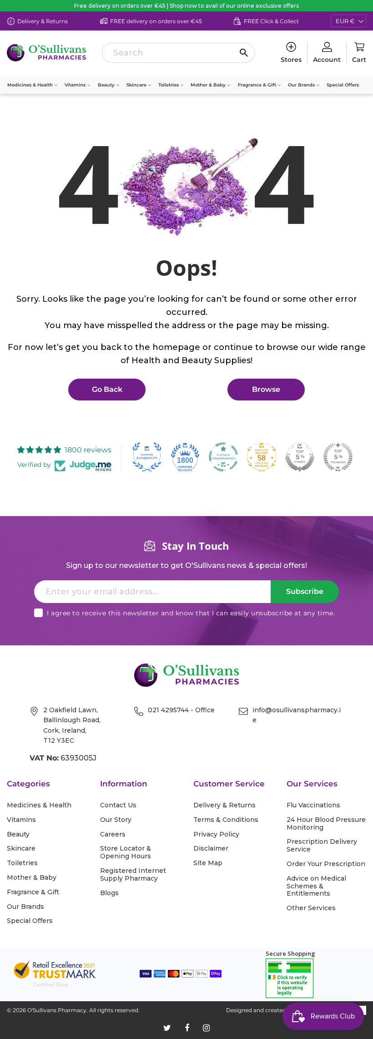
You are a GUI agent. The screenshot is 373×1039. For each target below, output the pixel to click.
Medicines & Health (30, 85)
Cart (359, 60)
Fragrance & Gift (257, 85)
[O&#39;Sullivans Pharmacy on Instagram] (206, 1028)
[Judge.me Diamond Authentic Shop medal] (146, 456)
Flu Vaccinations (313, 805)
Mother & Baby (209, 85)
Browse (266, 389)
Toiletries (169, 85)
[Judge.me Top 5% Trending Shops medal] (338, 456)
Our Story (115, 820)
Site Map (207, 863)
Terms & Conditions (225, 820)
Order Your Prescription (326, 864)
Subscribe (304, 591)
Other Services (311, 908)
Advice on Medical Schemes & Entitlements (316, 886)
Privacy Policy (216, 834)
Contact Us (118, 805)
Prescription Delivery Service (322, 845)
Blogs (109, 893)
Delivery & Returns (224, 805)
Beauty (107, 85)
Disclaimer (210, 848)
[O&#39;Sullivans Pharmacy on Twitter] (167, 1028)
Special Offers (343, 85)
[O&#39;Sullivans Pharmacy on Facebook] (187, 1028)
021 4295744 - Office (181, 710)
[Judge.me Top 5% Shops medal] (299, 456)
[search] (178, 53)
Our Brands (302, 85)
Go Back (107, 389)
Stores (291, 60)
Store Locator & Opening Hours (125, 852)
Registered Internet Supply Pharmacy (133, 874)
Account (327, 60)
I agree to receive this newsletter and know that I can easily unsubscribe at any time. (191, 613)
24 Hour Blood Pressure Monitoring (326, 823)
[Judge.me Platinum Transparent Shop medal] (223, 456)
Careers (113, 834)
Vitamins (76, 85)
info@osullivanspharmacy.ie (296, 715)
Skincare (137, 85)
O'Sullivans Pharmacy (56, 1010)
